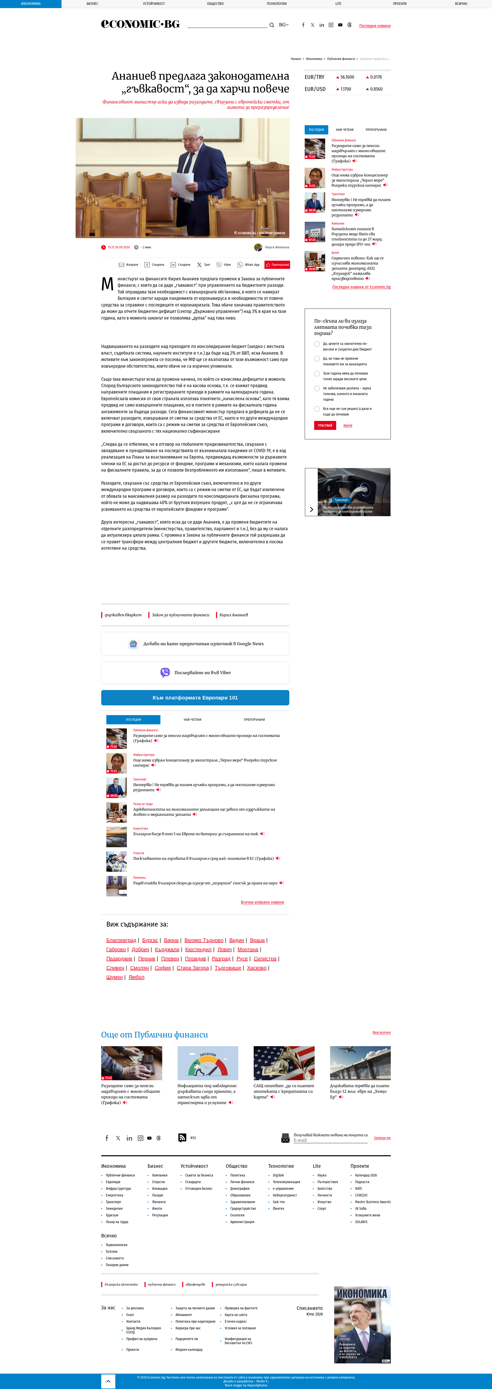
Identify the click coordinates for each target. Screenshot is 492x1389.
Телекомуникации (286, 1182)
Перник (146, 958)
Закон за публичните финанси (180, 614)
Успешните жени (367, 1215)
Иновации (160, 1188)
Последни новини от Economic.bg (361, 287)
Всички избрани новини (262, 902)
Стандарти (193, 1182)
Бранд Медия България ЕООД (143, 1330)
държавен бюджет (123, 614)
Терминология (116, 1245)
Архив (347, 425)
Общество (215, 4)
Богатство (324, 1188)
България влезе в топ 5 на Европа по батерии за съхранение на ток (196, 834)
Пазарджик (119, 958)
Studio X (261, 1381)
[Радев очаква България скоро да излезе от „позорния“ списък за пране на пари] (116, 886)
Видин (236, 940)
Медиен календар (189, 1350)
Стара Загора (193, 968)
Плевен (170, 958)
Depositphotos (257, 1385)
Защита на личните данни (195, 1308)
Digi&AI (278, 1175)
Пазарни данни (117, 1265)
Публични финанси (341, 59)
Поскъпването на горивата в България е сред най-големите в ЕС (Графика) (204, 858)
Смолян (139, 968)
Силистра (265, 958)
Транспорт (341, 500)
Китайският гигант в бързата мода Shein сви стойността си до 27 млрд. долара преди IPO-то (357, 237)
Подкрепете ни (187, 1339)
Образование (240, 1195)
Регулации (160, 1215)
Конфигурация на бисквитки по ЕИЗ (238, 1341)
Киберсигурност (285, 1195)
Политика (237, 1175)
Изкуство (324, 1202)
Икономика (30, 4)
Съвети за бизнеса (199, 1175)
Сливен (115, 968)
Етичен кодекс (236, 1321)
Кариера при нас (188, 1328)
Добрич (140, 949)
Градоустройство (243, 1208)
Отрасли (158, 1182)
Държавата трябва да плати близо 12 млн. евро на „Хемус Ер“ (359, 1091)
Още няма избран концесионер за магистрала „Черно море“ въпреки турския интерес (205, 763)
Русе (242, 958)
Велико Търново (203, 940)
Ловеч (225, 949)
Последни (133, 720)
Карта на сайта (236, 1315)
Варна (171, 940)
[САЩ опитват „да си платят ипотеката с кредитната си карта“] (284, 1063)
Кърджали (167, 949)
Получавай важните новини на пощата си (331, 1135)
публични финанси (162, 1284)
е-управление (283, 1188)
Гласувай (325, 425)
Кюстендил (198, 949)
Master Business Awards (373, 1202)
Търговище (228, 968)
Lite (338, 4)
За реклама (135, 1308)
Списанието (115, 1258)
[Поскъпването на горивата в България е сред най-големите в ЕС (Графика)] (116, 861)
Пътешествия (327, 1182)
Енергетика (114, 1195)
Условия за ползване (240, 1328)
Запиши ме (382, 1138)
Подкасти (362, 1182)
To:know (111, 1251)
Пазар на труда (117, 1222)
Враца (257, 940)
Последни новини (375, 26)
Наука (321, 1175)
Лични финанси (242, 1182)
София (163, 968)
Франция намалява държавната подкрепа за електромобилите (348, 509)
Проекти (400, 4)
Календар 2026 (366, 1175)
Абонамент (184, 1315)
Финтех (278, 1208)
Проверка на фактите (241, 1308)
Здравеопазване (242, 1202)
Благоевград (121, 940)
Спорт (321, 1208)
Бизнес (92, 4)
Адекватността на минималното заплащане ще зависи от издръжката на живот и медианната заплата (204, 812)
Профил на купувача (141, 1339)
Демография (240, 1188)
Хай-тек (279, 1202)
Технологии (277, 4)
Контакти (133, 1321)
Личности (324, 1195)
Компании (160, 1175)
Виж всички (382, 1032)
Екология (237, 1215)
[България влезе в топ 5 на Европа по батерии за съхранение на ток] (116, 837)
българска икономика (121, 1284)
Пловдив (195, 958)
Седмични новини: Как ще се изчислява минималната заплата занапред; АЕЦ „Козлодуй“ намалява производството (358, 268)
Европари (113, 1182)
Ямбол (137, 977)
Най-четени (192, 720)
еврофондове (195, 1284)
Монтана (248, 949)
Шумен (114, 977)
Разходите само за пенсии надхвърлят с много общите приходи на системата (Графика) (206, 738)
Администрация (242, 1222)
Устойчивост (154, 4)
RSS (193, 1138)
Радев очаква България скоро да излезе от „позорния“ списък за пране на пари (205, 883)
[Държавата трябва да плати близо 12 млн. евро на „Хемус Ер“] (360, 1063)
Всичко (461, 4)
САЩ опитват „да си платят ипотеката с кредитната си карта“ (284, 1091)
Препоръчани (254, 720)
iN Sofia (360, 1208)
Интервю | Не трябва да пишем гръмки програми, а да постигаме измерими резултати (204, 787)
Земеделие (114, 1208)
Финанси (159, 1202)
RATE (358, 1188)
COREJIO (361, 1195)
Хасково (256, 968)
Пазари (157, 1195)
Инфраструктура (118, 1188)
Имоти (157, 1208)
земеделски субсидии (231, 1284)
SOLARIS (361, 1222)
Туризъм (112, 1215)
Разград (221, 958)
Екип (130, 1315)
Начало (296, 59)
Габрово (116, 949)
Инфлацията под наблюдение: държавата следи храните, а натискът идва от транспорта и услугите (207, 1094)
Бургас (150, 940)
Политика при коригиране (196, 1321)
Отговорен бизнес (198, 1188)
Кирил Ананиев (234, 614)
